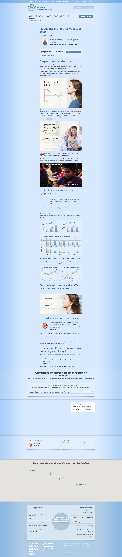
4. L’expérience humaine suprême (37, 522)
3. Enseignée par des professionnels (84, 522)
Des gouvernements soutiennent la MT (33, 546)
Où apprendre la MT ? (48, 546)
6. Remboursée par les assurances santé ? (84, 535)
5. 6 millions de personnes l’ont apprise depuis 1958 (83, 530)
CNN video (50, 155)
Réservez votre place (73, 52)
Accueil (32, 1)
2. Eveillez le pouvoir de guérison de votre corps (38, 514)
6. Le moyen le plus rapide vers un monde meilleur (37, 530)
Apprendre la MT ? (67, 1)
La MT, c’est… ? (38, 1)
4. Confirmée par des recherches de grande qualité (84, 526)
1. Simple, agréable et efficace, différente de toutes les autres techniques (85, 512)
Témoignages (47, 1)
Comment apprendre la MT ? (48, 544)
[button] (59, 478)
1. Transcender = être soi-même (37, 510)
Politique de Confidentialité (32, 554)
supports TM (68, 155)
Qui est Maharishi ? (33, 543)
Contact (90, 1)
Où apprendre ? (76, 1)
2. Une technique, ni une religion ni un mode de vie (83, 518)
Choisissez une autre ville (35, 20)
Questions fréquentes (56, 1)
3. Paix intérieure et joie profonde (37, 518)
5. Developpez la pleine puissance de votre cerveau (38, 526)
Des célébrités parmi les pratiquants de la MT (34, 549)
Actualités (84, 1)
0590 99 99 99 (37, 445)
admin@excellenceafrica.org (71, 552)
